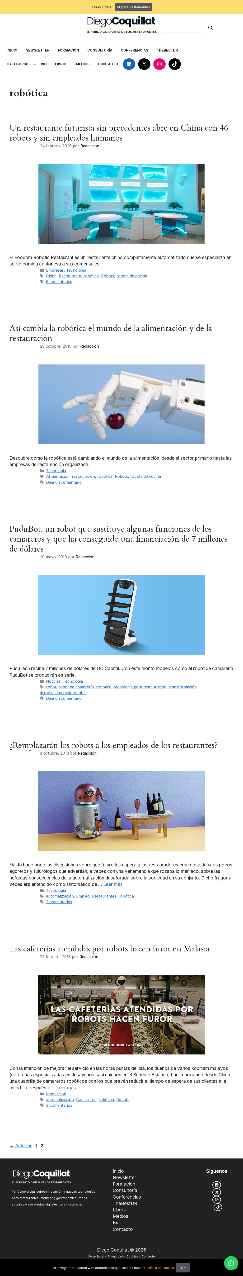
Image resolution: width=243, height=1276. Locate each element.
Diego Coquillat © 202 (120, 1250)
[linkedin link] (216, 1185)
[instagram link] (216, 1199)
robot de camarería (76, 687)
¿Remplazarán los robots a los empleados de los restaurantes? (113, 745)
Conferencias (127, 1197)
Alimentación (58, 476)
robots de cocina (132, 276)
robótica (91, 276)
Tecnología (76, 270)
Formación (124, 1184)
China (51, 276)
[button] (231, 1263)
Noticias (53, 681)
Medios (120, 1216)
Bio (116, 1222)
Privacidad (115, 1256)
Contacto (123, 1229)
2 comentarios (59, 901)
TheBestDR (125, 1203)
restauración (83, 476)
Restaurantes (104, 896)
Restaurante (70, 276)
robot (51, 687)
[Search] (210, 28)
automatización (60, 896)
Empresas (55, 270)
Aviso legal (96, 1256)
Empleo (83, 896)
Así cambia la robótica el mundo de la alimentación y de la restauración (110, 333)
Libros (119, 1210)
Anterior (20, 1145)
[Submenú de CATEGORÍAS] (35, 64)
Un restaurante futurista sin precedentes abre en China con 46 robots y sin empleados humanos (118, 133)
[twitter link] (216, 1192)
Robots (107, 276)
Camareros (86, 1099)
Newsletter (124, 1177)
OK (183, 1268)
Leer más (113, 884)
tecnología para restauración (140, 687)
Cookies (132, 1256)
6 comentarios (59, 281)
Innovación (56, 1094)
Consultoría (125, 1190)
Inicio (118, 1171)
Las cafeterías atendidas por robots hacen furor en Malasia (109, 949)
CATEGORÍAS (18, 64)
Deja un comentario (64, 482)
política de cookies (160, 1268)
